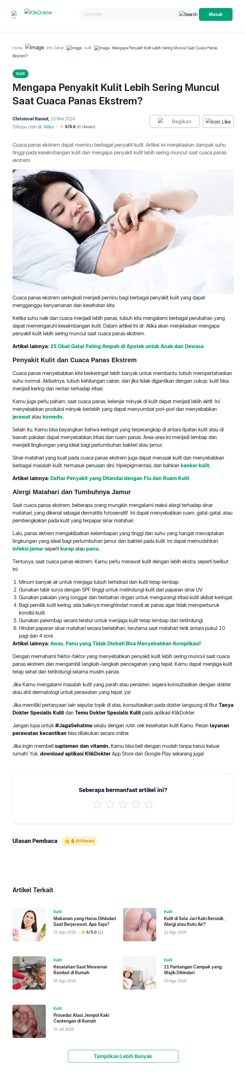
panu (92, 549)
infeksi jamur (27, 549)
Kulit (88, 48)
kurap (67, 549)
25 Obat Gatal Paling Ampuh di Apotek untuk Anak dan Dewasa (127, 346)
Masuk (216, 14)
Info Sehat (55, 48)
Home (17, 48)
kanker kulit (195, 465)
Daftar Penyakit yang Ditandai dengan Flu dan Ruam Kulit (119, 478)
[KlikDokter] (50, 14)
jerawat (21, 417)
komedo (52, 417)
